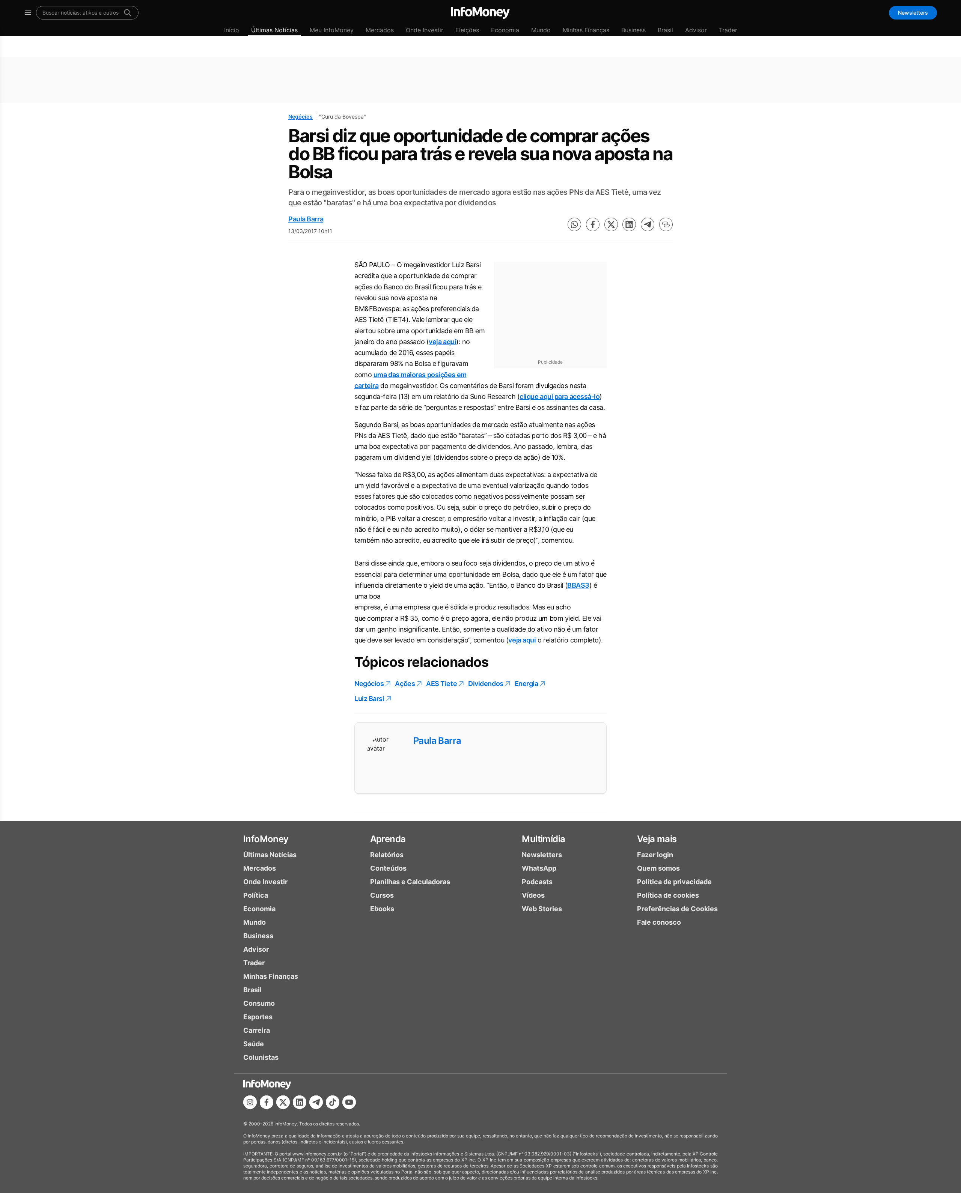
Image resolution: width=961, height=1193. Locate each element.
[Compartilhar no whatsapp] (574, 224)
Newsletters (913, 12)
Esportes (258, 1017)
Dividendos (485, 684)
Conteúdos (388, 868)
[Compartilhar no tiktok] (332, 1102)
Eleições (467, 30)
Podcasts (537, 882)
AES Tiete (441, 684)
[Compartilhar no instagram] (250, 1102)
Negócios (300, 116)
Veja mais (657, 838)
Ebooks (382, 909)
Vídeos (533, 895)
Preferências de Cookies (677, 909)
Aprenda (388, 838)
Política (255, 895)
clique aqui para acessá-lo (559, 396)
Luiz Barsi (369, 699)
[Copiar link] (666, 224)
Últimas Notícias (274, 30)
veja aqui (442, 342)
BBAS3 (578, 585)
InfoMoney (266, 838)
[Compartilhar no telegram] (647, 224)
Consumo (259, 1003)
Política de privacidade (674, 882)
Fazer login (655, 855)
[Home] (480, 13)
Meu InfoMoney (332, 30)
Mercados (380, 30)
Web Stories (542, 909)
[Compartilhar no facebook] (592, 224)
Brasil (665, 30)
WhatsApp (539, 868)
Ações (405, 684)
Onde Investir (424, 30)
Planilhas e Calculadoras (410, 882)
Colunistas (261, 1057)
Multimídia (543, 838)
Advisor (696, 30)
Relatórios (387, 855)
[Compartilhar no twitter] (611, 224)
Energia (526, 684)
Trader (728, 30)
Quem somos (658, 868)
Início (231, 30)
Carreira (256, 1030)
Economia (505, 30)
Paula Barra (305, 219)
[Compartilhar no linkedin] (629, 224)
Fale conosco (659, 922)
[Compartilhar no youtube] (349, 1102)
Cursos (382, 895)
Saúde (253, 1044)
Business (633, 30)
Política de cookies (668, 895)
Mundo (541, 30)
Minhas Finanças (586, 30)
